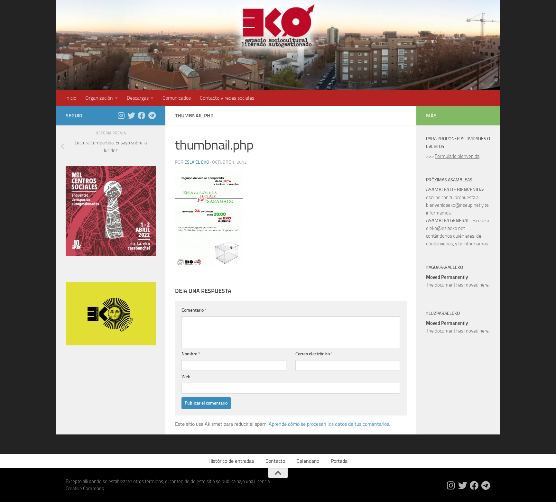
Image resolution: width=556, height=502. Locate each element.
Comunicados (176, 98)
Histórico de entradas (231, 461)
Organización (99, 98)
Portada (339, 461)
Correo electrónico (314, 354)
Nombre (190, 354)
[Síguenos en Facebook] (141, 115)
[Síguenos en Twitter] (131, 115)
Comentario (194, 310)
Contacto (275, 461)
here (484, 285)
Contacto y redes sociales (227, 98)
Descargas (138, 98)
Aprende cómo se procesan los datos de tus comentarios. (329, 424)
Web (185, 376)
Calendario (308, 461)
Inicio (70, 98)
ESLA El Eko (196, 162)
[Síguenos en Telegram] (152, 115)
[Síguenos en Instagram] (121, 115)
